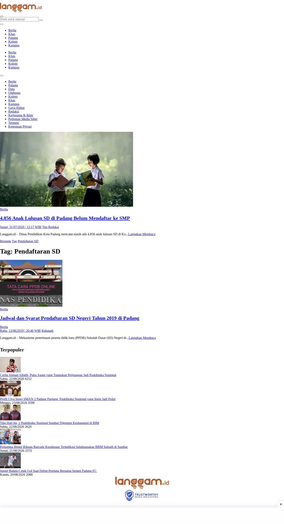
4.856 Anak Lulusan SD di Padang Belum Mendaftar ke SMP (65, 218)
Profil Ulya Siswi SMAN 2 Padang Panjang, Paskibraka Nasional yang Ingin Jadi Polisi (57, 399)
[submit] (41, 20)
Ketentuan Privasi (20, 126)
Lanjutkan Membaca (141, 234)
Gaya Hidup (16, 108)
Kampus (13, 45)
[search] (1, 16)
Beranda (5, 241)
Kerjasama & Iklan (20, 115)
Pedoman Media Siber (22, 119)
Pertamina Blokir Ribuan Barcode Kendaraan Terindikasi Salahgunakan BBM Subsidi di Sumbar (64, 447)
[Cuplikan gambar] (10, 371)
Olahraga (14, 93)
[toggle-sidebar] (1, 24)
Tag (14, 241)
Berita (12, 30)
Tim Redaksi (50, 227)
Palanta (13, 38)
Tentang (13, 122)
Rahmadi (47, 330)
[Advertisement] (142, 515)
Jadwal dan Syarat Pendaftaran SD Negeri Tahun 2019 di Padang (69, 318)
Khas (11, 34)
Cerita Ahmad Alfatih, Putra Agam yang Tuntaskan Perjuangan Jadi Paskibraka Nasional (58, 375)
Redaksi (13, 111)
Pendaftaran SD (28, 241)
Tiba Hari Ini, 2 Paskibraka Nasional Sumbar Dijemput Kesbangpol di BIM (49, 423)
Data (11, 89)
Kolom (12, 41)
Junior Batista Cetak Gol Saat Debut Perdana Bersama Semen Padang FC (48, 471)
